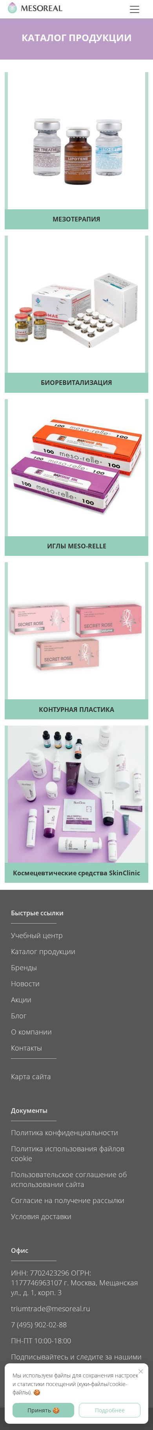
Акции (21, 999)
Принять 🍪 (43, 1410)
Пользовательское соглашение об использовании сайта (69, 1179)
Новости (25, 983)
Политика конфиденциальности (64, 1132)
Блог (19, 1015)
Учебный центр (37, 935)
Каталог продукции (43, 951)
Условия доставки (41, 1216)
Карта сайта (31, 1076)
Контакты (26, 1048)
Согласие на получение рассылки (67, 1200)
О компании (31, 1031)
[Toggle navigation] (135, 9)
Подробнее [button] (110, 1410)
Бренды (24, 967)
